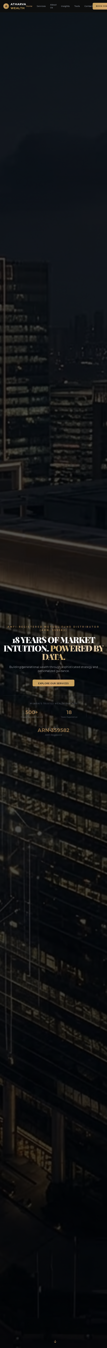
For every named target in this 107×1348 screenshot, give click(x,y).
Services (41, 6)
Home (29, 6)
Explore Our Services (53, 683)
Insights (65, 6)
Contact (88, 6)
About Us (53, 6)
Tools (77, 6)
